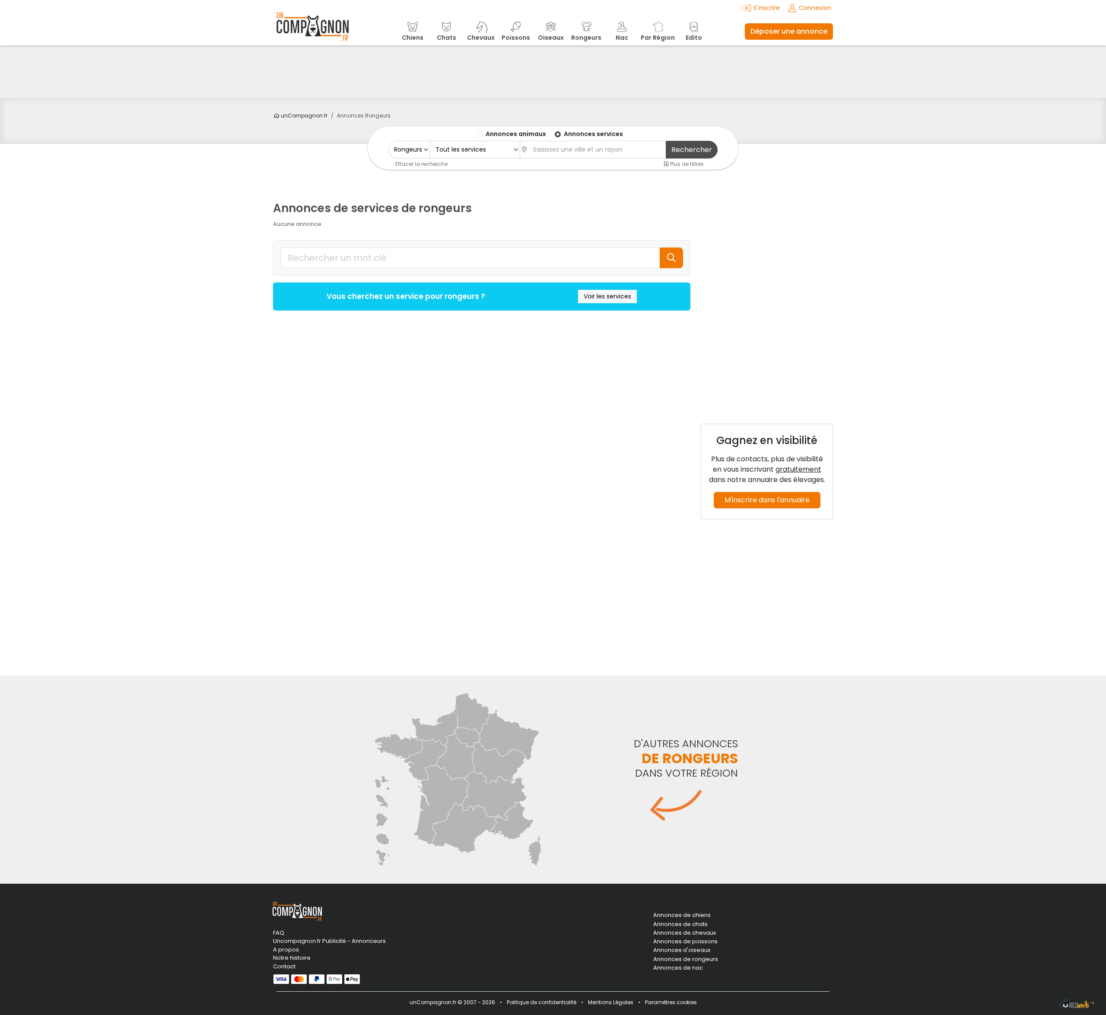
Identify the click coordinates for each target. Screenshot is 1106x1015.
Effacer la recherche (421, 163)
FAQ (278, 933)
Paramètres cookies (671, 1002)
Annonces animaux (516, 134)
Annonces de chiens (682, 915)
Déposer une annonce (788, 31)
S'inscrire (766, 7)
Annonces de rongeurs (685, 959)
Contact (284, 966)
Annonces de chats (680, 924)
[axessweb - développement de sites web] (1076, 1003)
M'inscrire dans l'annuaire (767, 500)
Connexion (815, 7)
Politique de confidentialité (541, 1002)
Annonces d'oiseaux (681, 950)
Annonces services (593, 134)
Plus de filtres (686, 163)
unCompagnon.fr (303, 115)
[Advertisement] (553, 71)
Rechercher (691, 150)
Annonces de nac (678, 967)
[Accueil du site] (312, 31)
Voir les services (607, 296)
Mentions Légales (610, 1002)
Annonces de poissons (685, 941)
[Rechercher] (671, 257)
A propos (286, 949)
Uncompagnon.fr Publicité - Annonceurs (329, 941)
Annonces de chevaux (684, 932)
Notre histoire (292, 958)
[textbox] (597, 149)
